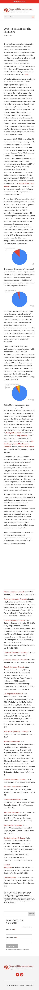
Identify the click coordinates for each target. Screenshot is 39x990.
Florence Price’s (27, 447)
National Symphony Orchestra (15, 779)
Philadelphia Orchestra (12, 799)
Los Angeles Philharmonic (13, 694)
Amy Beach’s (22, 435)
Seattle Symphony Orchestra (14, 838)
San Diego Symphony (11, 812)
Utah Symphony (10, 877)
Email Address (11, 938)
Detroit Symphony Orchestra (14, 667)
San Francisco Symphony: (13, 825)
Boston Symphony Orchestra (14, 620)
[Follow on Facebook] (17, 974)
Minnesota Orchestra (12, 741)
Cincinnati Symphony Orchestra (15, 652)
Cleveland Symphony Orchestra (15, 660)
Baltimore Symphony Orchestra (15, 599)
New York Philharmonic (12, 787)
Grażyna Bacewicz (13, 433)
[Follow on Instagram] (21, 974)
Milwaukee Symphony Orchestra (16, 731)
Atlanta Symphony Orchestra (14, 592)
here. (27, 74)
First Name (10, 929)
